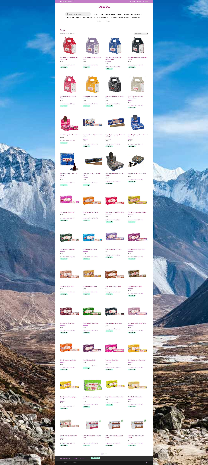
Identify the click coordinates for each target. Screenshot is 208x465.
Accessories (135, 17)
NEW (102, 14)
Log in (62, 463)
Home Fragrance (101, 17)
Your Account (132, 1)
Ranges (108, 21)
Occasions (99, 21)
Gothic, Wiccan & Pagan (72, 17)
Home (95, 14)
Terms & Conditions (65, 458)
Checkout (139, 1)
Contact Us (83, 458)
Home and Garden (88, 17)
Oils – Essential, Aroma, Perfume (119, 17)
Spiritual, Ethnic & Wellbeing (132, 14)
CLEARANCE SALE (110, 14)
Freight (76, 458)
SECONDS (119, 14)
